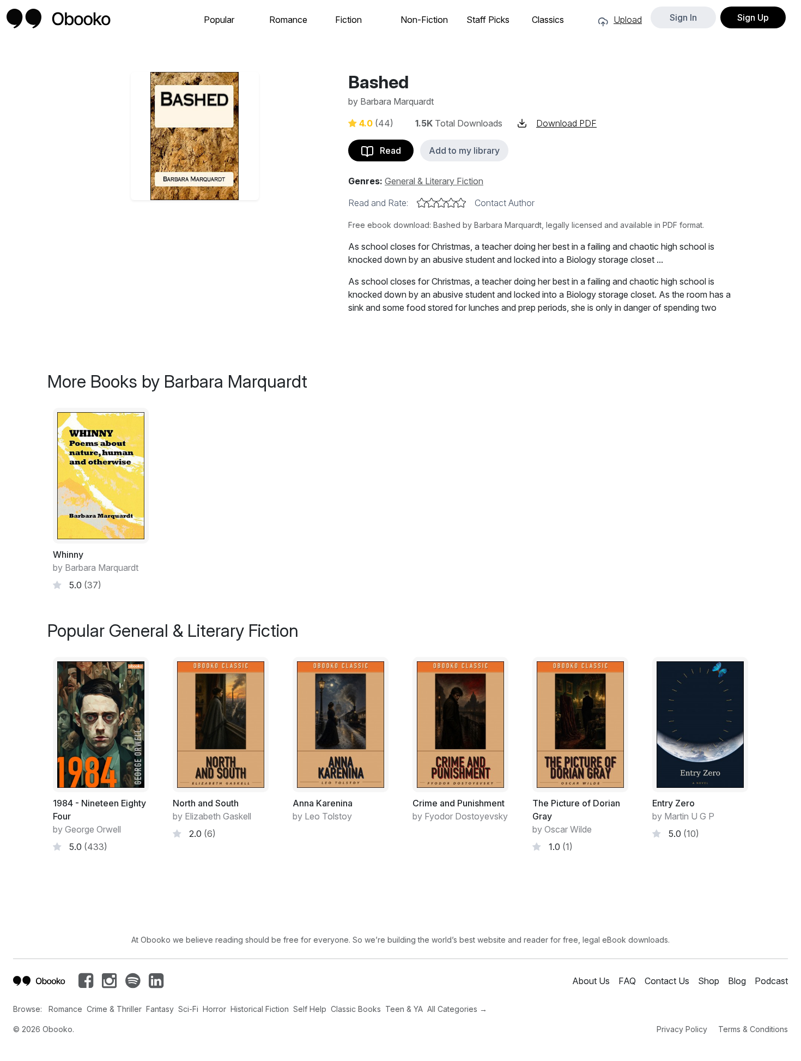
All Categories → (457, 1009)
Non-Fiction (424, 20)
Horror (214, 1009)
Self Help (309, 1009)
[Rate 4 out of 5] (451, 203)
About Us (591, 980)
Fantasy (160, 1009)
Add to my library (464, 150)
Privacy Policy (682, 1029)
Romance (288, 20)
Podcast (771, 980)
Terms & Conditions (753, 1029)
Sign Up (753, 17)
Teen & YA (404, 1009)
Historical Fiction (259, 1009)
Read (387, 150)
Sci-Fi (188, 1009)
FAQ (627, 980)
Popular (219, 20)
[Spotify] (132, 983)
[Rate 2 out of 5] (431, 203)
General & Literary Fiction (434, 181)
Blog (737, 980)
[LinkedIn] (156, 983)
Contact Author (505, 202)
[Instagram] (109, 983)
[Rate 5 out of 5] (461, 203)
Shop (708, 980)
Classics (548, 20)
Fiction (348, 20)
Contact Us (667, 980)
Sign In (683, 17)
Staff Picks (487, 20)
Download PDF (566, 123)
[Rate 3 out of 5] (441, 203)
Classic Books (356, 1009)
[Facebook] (85, 983)
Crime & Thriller (114, 1009)
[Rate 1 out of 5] (422, 203)
